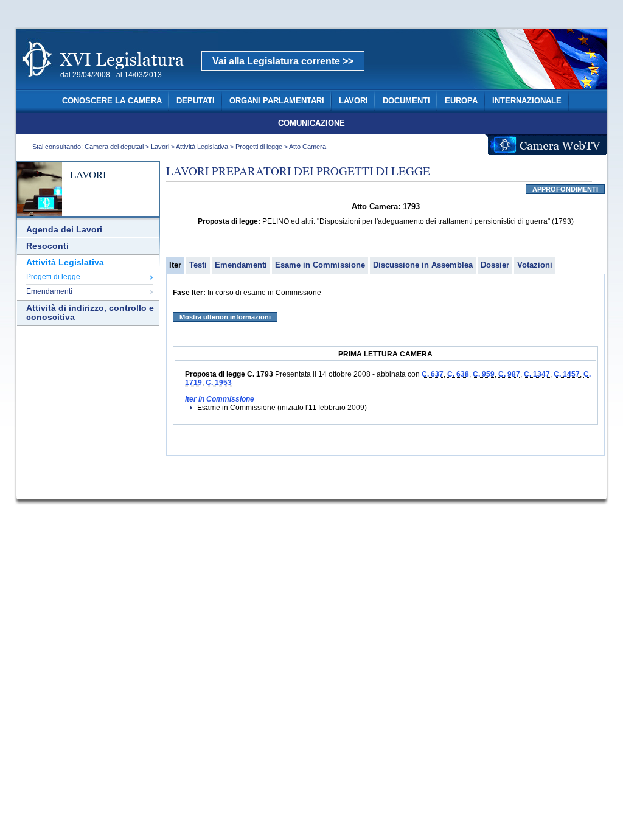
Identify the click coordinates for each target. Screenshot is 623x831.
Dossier (495, 264)
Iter (175, 264)
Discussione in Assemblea (423, 264)
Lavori (160, 146)
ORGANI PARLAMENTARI (276, 101)
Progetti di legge (258, 146)
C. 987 (509, 374)
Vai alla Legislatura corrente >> (282, 61)
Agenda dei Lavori (64, 229)
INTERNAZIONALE (527, 101)
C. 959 (484, 374)
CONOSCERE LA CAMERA (112, 101)
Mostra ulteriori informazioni (225, 317)
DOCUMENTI (406, 101)
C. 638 (458, 374)
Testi (198, 264)
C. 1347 (537, 374)
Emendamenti (49, 291)
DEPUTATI (195, 101)
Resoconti (47, 246)
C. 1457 (567, 374)
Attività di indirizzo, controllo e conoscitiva (90, 313)
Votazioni (534, 264)
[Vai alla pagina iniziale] (117, 84)
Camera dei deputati (114, 146)
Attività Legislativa (202, 146)
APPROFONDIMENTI (565, 189)
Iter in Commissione (219, 399)
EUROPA (461, 101)
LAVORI (353, 101)
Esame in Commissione (320, 264)
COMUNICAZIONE (311, 123)
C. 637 (433, 374)
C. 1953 (219, 382)
